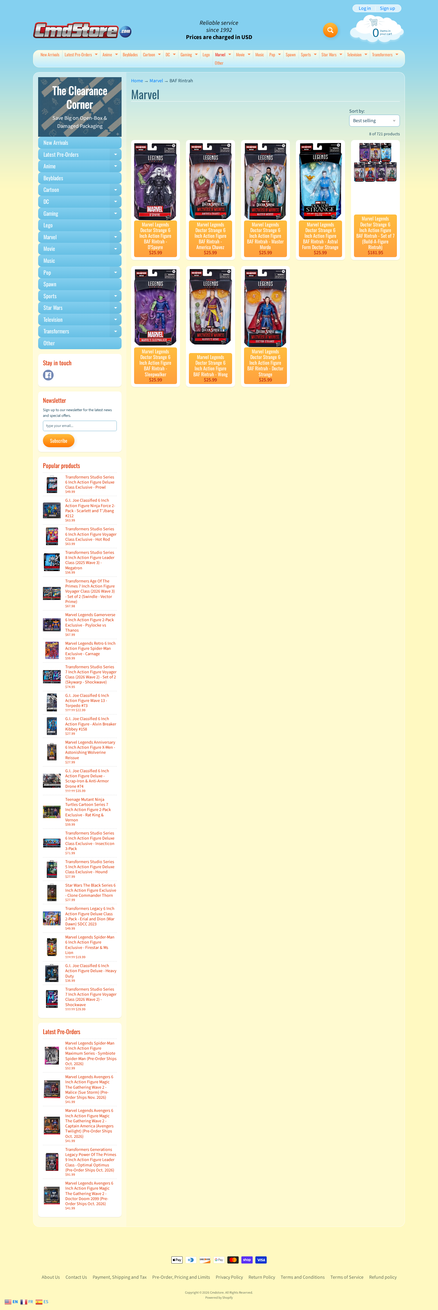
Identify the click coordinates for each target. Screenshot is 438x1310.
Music (259, 54)
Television (358, 55)
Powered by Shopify (219, 1297)
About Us (51, 1277)
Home (137, 80)
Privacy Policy (229, 1277)
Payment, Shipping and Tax (120, 1277)
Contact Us (76, 1277)
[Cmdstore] (82, 30)
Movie (244, 55)
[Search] (330, 30)
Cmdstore (217, 1292)
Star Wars (332, 55)
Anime (110, 55)
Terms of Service (347, 1277)
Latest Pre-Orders (82, 55)
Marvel (224, 55)
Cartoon (152, 55)
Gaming (190, 55)
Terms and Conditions (303, 1277)
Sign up (387, 8)
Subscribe (58, 440)
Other (219, 63)
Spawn (291, 54)
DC (171, 55)
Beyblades (130, 54)
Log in (365, 8)
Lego (206, 54)
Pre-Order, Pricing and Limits (181, 1277)
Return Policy (261, 1277)
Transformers (386, 55)
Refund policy (383, 1277)
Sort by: (357, 111)
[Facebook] (48, 375)
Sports (309, 55)
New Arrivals (50, 54)
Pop (275, 55)
